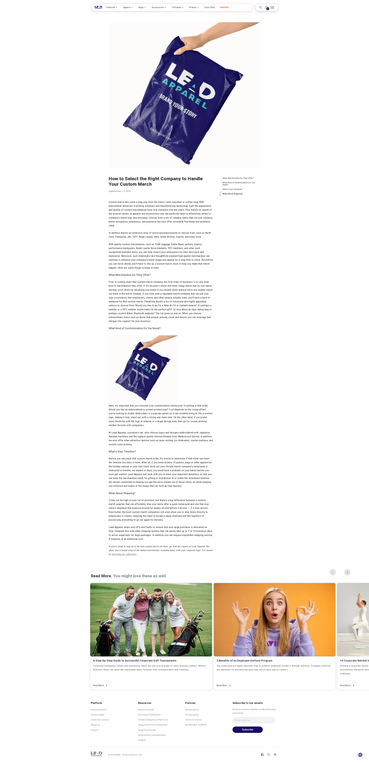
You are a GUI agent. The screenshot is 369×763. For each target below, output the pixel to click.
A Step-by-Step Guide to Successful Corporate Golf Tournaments (134, 660)
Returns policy (192, 709)
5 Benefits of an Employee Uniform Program (245, 660)
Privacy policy (192, 715)
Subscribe (247, 729)
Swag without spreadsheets (152, 735)
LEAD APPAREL (115, 755)
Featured (110, 7)
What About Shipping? (233, 194)
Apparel (127, 7)
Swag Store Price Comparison (153, 725)
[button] (224, 7)
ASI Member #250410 (196, 725)
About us (95, 725)
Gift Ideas (176, 7)
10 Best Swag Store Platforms (153, 720)
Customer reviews (100, 720)
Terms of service (193, 720)
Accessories (158, 7)
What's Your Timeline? (233, 189)
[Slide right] (347, 572)
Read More (98, 685)
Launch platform (99, 709)
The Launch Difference (149, 715)
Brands (192, 7)
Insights (142, 740)
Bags (141, 7)
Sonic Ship (209, 7)
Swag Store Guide (147, 730)
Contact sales (97, 715)
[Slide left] (333, 572)
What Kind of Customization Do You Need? (239, 184)
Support (95, 730)
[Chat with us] (360, 754)
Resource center (146, 709)
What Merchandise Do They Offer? (238, 178)
